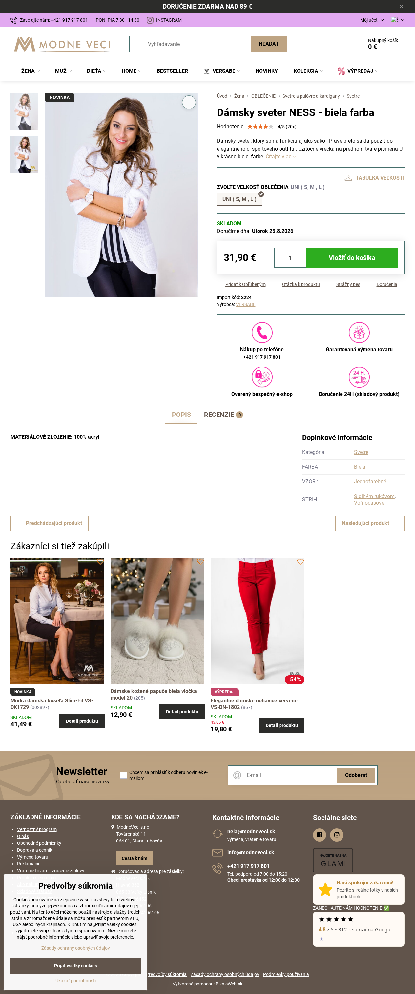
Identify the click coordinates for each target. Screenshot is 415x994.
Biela (359, 467)
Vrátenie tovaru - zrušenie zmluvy (50, 870)
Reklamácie (28, 863)
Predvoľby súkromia (166, 974)
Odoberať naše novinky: (83, 782)
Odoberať (356, 775)
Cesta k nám (134, 858)
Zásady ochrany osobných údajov (225, 974)
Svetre (361, 452)
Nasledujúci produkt (365, 523)
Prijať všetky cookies (75, 965)
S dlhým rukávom (374, 496)
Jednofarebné (370, 481)
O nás (23, 836)
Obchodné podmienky (39, 843)
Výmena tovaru (32, 857)
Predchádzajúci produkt (54, 523)
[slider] (260, 126)
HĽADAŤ (269, 44)
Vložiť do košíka (352, 258)
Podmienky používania (286, 974)
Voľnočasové (369, 503)
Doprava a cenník (34, 850)
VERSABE (246, 304)
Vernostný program (37, 829)
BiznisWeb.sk (229, 983)
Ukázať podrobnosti (75, 980)
